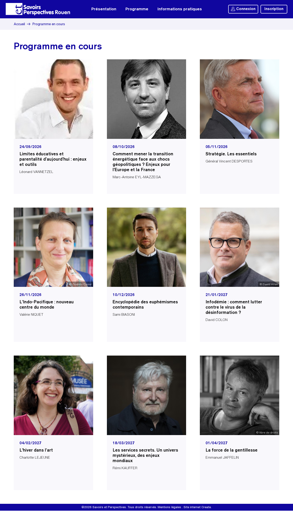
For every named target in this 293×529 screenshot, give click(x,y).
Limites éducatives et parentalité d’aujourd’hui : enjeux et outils (53, 159)
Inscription (273, 9)
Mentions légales (169, 507)
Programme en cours (48, 24)
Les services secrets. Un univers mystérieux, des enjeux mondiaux (145, 456)
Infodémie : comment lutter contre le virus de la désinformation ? (234, 307)
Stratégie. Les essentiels (231, 154)
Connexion (245, 9)
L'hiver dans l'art (36, 450)
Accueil (19, 24)
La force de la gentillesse (232, 450)
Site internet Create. (198, 507)
